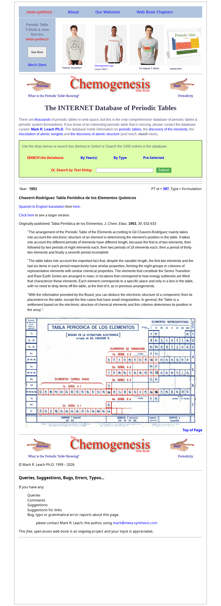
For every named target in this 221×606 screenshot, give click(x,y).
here (76, 206)
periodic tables (130, 129)
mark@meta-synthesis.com (135, 522)
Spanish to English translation (42, 206)
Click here (26, 215)
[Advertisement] (110, 569)
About (73, 11)
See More (37, 52)
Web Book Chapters (155, 11)
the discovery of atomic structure (95, 134)
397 (166, 188)
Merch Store (37, 65)
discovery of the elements (168, 129)
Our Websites (107, 11)
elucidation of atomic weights (41, 134)
